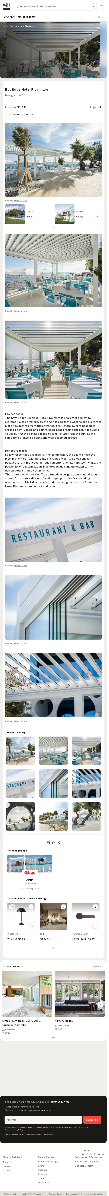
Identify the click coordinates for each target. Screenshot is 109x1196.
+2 (32, 927)
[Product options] (31, 906)
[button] (52, 1037)
